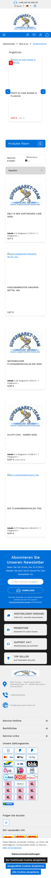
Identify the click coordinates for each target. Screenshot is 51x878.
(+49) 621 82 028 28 (28, 2)
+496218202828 (17, 695)
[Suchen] (27, 35)
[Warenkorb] (47, 35)
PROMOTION (26, 629)
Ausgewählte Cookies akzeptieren (25, 866)
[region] (25, 92)
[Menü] (4, 35)
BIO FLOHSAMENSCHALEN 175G (24, 508)
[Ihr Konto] (40, 35)
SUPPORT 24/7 (26, 644)
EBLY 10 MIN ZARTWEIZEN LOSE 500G (24, 215)
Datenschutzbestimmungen (19, 602)
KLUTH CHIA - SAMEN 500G (22, 434)
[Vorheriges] (7, 91)
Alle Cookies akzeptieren (25, 872)
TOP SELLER (24, 658)
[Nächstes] (43, 91)
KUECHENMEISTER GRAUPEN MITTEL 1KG (22, 289)
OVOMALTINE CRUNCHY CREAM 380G (23, 94)
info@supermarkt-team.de (22, 705)
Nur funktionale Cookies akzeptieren (26, 860)
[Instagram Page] (35, 6)
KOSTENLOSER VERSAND (29, 615)
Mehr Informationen (12, 848)
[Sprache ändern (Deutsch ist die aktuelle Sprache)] (28, 6)
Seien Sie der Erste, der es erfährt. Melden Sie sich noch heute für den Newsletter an (25, 570)
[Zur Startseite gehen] (25, 21)
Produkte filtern (18, 143)
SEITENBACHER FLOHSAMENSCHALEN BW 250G (24, 362)
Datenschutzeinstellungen (26, 854)
